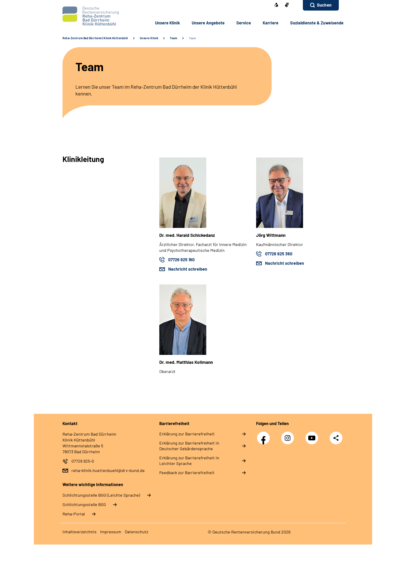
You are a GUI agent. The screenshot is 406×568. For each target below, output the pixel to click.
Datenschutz (136, 531)
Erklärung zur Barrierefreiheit (187, 433)
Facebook (264, 436)
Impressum (110, 531)
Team (173, 38)
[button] (321, 5)
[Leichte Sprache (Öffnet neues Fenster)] (276, 5)
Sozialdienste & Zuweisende (317, 22)
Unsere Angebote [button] (208, 22)
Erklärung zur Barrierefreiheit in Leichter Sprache (189, 460)
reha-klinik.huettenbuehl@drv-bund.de (108, 470)
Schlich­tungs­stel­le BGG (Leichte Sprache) (101, 495)
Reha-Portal (73, 513)
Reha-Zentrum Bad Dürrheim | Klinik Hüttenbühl (95, 38)
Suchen (324, 5)
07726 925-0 (82, 461)
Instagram (288, 436)
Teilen (336, 438)
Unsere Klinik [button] (167, 22)
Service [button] (243, 22)
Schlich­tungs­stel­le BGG (84, 504)
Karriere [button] (270, 22)
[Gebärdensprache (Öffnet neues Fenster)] (287, 5)
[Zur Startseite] (94, 16)
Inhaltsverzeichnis (79, 531)
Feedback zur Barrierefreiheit (187, 472)
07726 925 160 (181, 259)
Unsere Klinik (149, 38)
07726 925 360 (278, 253)
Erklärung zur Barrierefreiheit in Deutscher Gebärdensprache (189, 445)
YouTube (313, 436)
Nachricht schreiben (187, 269)
